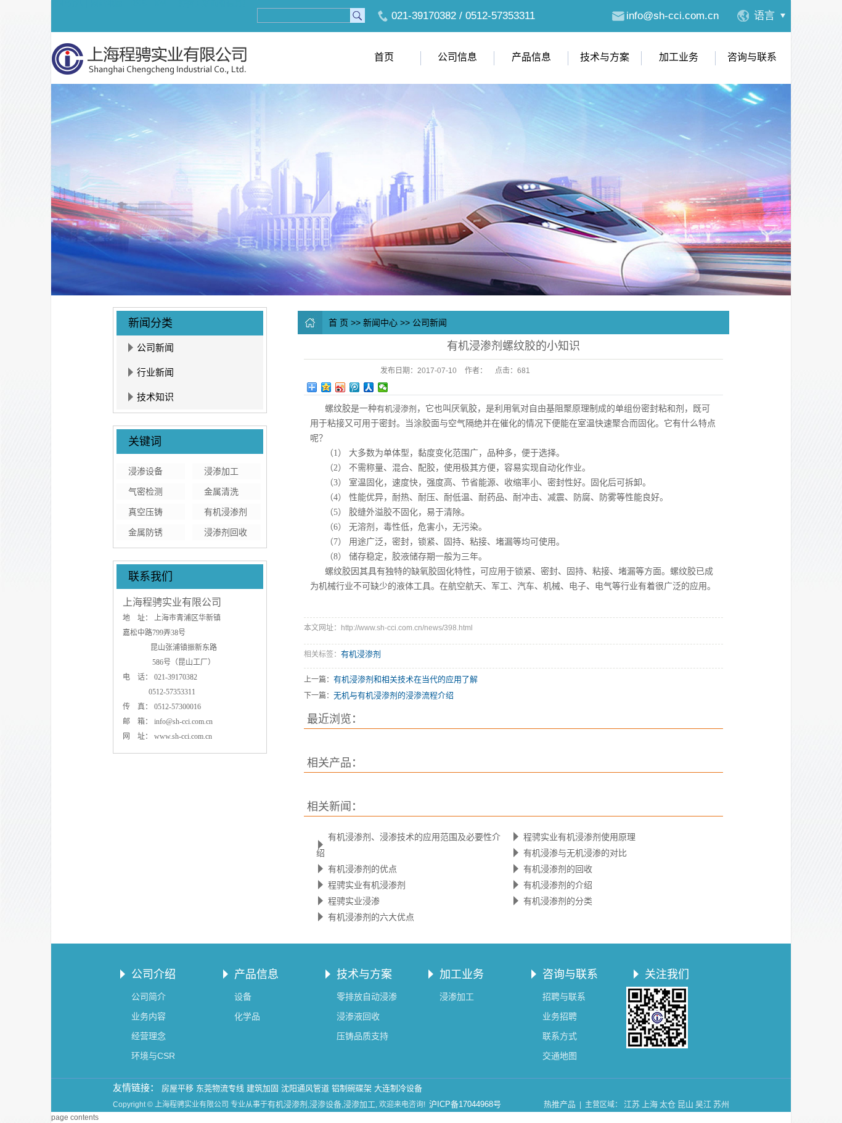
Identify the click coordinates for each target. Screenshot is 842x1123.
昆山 (685, 1104)
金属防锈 (145, 532)
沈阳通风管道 (305, 1088)
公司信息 (457, 57)
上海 (650, 1104)
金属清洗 (221, 491)
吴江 (703, 1104)
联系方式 (559, 1036)
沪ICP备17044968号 (465, 1104)
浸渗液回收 (358, 1016)
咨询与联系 (752, 57)
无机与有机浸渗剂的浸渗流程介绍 (393, 695)
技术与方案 (604, 57)
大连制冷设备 (398, 1088)
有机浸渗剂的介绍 (557, 885)
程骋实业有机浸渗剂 (367, 885)
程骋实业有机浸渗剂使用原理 (579, 837)
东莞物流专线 (220, 1088)
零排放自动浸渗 (367, 997)
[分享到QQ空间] (326, 387)
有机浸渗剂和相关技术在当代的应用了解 (405, 679)
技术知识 (155, 397)
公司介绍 (153, 974)
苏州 (721, 1104)
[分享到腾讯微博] (354, 387)
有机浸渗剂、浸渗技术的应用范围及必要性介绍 (408, 845)
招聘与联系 (564, 997)
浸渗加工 (221, 471)
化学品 (247, 1016)
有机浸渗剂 (225, 512)
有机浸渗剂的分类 (557, 901)
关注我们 (667, 974)
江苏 (632, 1104)
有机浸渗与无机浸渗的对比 (575, 853)
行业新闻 (155, 372)
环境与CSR (153, 1056)
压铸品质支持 (362, 1036)
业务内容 (148, 1016)
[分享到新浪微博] (340, 387)
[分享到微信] (383, 387)
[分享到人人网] (369, 387)
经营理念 (148, 1036)
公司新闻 (155, 347)
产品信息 (531, 57)
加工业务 (678, 57)
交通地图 (559, 1056)
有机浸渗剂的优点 (362, 869)
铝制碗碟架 (352, 1088)
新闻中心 (380, 322)
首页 (384, 57)
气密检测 (145, 491)
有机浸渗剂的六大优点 (371, 917)
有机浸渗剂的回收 (557, 869)
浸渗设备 (145, 471)
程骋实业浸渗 (354, 901)
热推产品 (560, 1104)
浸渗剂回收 (225, 532)
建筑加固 (263, 1088)
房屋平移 (177, 1088)
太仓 (668, 1104)
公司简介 (148, 997)
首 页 (338, 322)
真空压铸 (145, 512)
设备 (242, 997)
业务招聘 (559, 1016)
